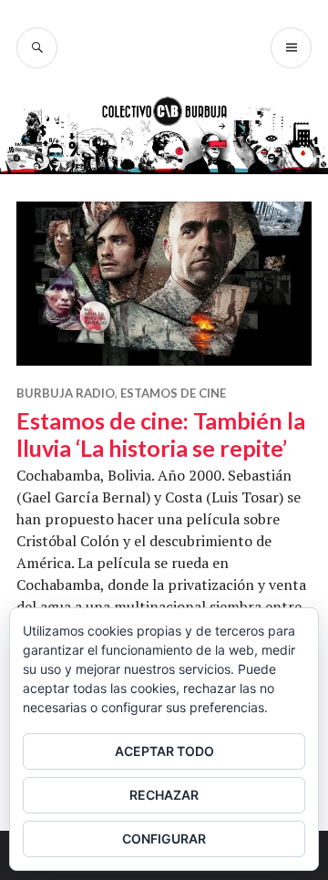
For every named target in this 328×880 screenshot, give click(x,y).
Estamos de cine (173, 393)
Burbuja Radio (65, 393)
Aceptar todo (164, 751)
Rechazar (164, 794)
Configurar (164, 838)
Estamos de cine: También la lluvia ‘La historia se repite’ (160, 434)
